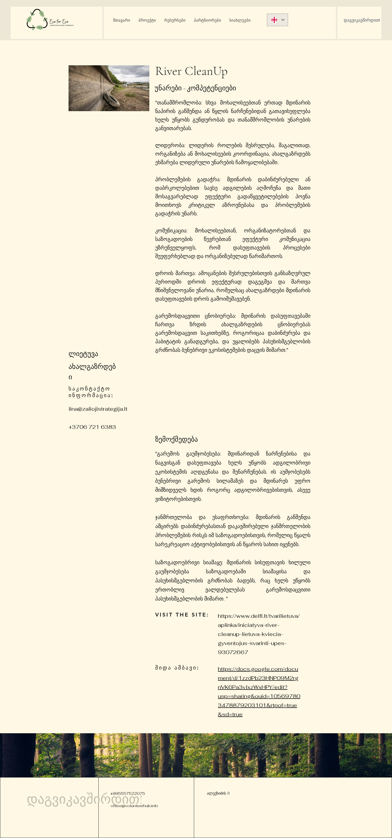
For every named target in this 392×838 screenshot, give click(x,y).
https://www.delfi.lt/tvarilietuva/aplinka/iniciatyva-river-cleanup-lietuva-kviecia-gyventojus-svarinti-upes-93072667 (259, 634)
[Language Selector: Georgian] (277, 20)
